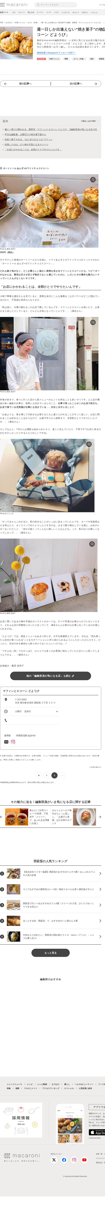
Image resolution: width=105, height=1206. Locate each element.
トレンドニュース (14, 1084)
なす (14, 12)
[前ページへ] (39, 775)
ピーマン (40, 12)
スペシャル (69, 1088)
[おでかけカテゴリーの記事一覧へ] (41, 59)
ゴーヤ (48, 12)
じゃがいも (66, 12)
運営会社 (99, 1163)
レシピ (30, 1084)
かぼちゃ (85, 12)
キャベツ (21, 12)
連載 (17, 1088)
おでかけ (55, 1084)
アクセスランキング (50, 1088)
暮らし (67, 1084)
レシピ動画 (42, 1084)
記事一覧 (99, 1154)
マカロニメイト (30, 1088)
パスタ (56, 12)
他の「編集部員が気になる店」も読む (48, 675)
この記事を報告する (95, 767)
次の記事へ (76, 83)
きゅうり (75, 12)
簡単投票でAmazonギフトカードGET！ (56, 53)
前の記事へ (25, 83)
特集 (9, 1088)
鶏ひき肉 (31, 12)
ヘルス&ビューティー (84, 1084)
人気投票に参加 (85, 1088)
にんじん (94, 12)
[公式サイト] (6, 742)
